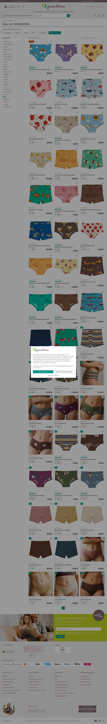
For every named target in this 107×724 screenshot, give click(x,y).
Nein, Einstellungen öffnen (64, 372)
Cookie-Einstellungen (62, 366)
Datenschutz (50, 375)
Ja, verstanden (43, 372)
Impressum (56, 375)
